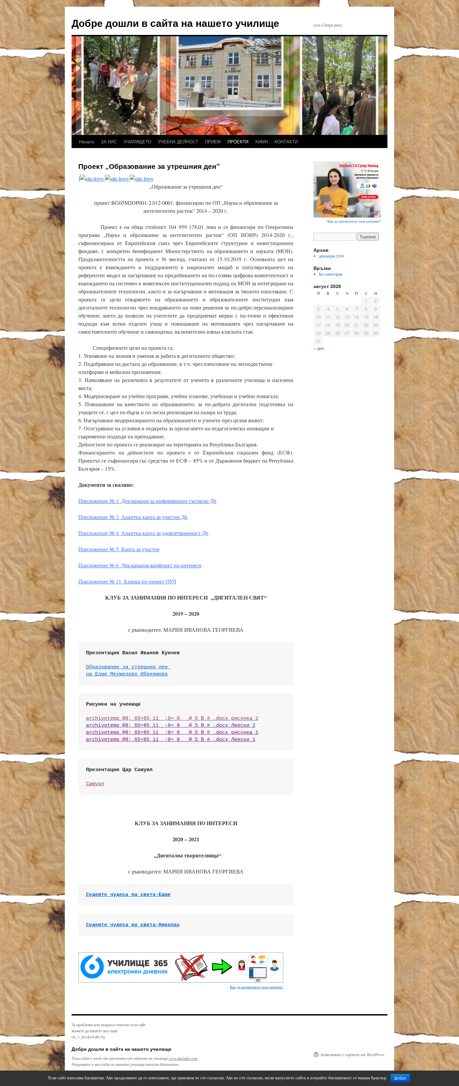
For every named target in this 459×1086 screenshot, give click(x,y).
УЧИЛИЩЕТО (137, 141)
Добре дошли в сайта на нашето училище (175, 22)
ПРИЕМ (213, 141)
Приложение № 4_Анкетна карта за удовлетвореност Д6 (143, 532)
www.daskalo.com (183, 1058)
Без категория (330, 274)
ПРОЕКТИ (237, 141)
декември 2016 (331, 255)
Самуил (95, 784)
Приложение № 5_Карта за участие (119, 549)
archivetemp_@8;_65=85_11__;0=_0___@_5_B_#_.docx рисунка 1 (172, 733)
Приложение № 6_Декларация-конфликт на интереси (140, 565)
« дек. (319, 348)
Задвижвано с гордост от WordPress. (352, 1054)
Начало (86, 141)
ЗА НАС (109, 141)
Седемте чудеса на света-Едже (128, 895)
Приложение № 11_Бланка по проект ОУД (127, 581)
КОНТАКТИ (286, 141)
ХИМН (261, 141)
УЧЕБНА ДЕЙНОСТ (178, 141)
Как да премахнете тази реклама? (256, 986)
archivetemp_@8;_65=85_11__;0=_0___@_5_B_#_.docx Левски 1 (170, 740)
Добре (400, 1078)
